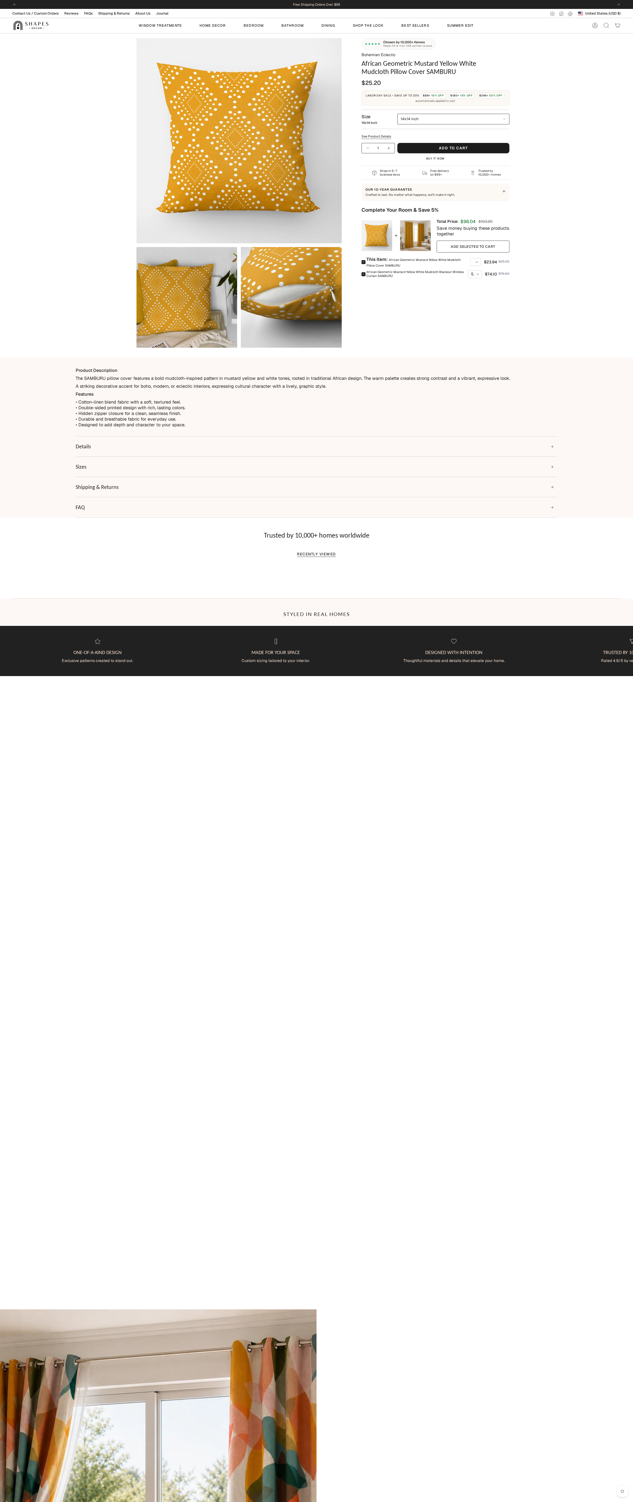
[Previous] (14, 4)
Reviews (71, 13)
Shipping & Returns (114, 13)
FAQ (80, 507)
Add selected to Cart (473, 246)
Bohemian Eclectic (379, 54)
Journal (162, 13)
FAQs (88, 13)
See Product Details (376, 136)
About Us (143, 13)
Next (626, 651)
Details (83, 446)
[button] (160, 25)
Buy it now (435, 158)
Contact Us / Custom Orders (35, 13)
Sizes (81, 466)
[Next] (618, 4)
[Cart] (617, 25)
